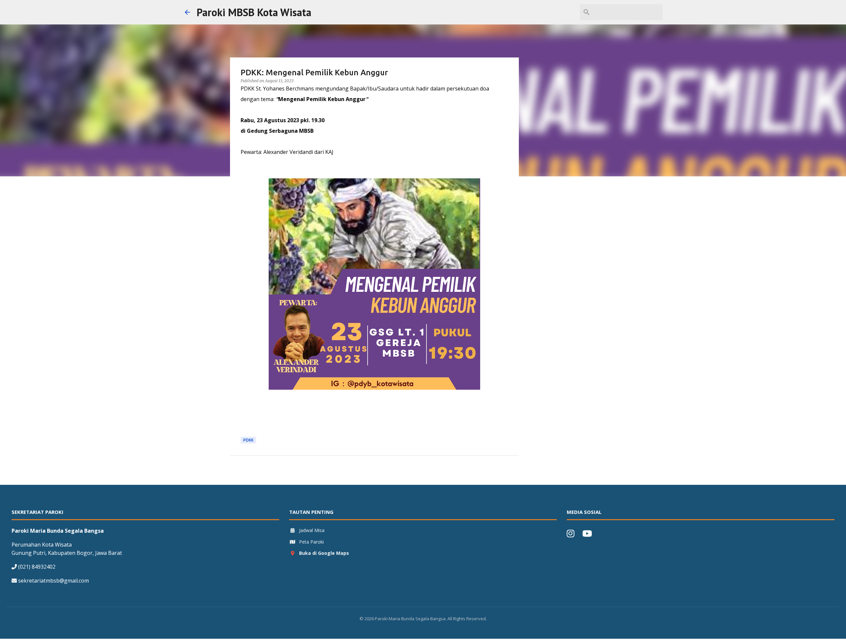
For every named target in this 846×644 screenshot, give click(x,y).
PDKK (248, 440)
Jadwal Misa (312, 530)
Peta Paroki (311, 542)
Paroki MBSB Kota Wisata (254, 12)
